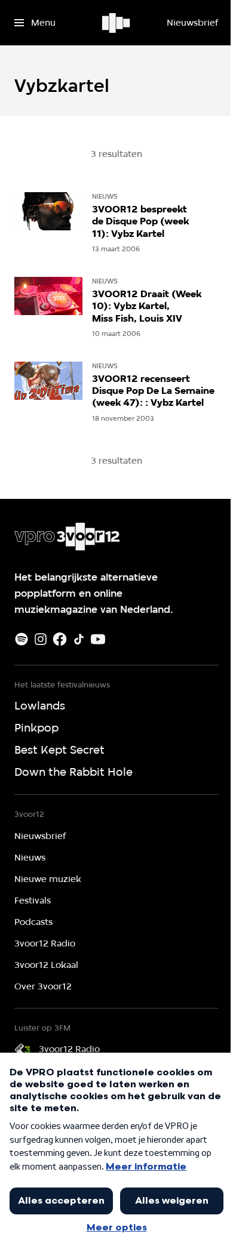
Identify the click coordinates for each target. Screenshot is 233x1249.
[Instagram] (40, 639)
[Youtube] (98, 639)
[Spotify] (21, 639)
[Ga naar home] (117, 23)
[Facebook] (60, 639)
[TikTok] (79, 639)
